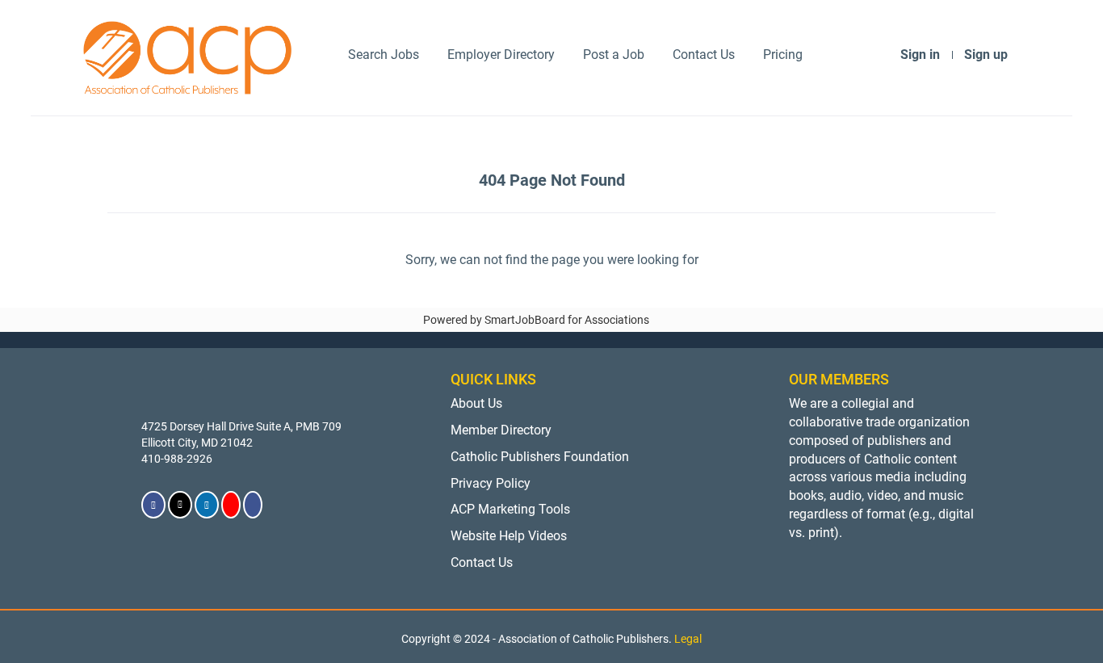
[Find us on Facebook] (153, 505)
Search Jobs (383, 54)
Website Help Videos (509, 535)
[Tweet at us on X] (180, 505)
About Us (476, 403)
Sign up (986, 54)
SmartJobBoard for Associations (566, 319)
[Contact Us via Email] (252, 505)
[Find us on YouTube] (231, 505)
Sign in (920, 54)
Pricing (783, 54)
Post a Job (613, 54)
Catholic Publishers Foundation (540, 456)
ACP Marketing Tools (510, 509)
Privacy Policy (491, 483)
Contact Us (704, 54)
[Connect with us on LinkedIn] (207, 505)
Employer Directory (501, 54)
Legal (688, 638)
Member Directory (501, 430)
